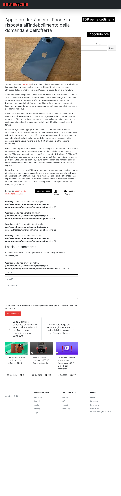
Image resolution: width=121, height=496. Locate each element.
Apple (72, 191)
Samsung (38, 397)
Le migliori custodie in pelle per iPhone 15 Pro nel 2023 (16, 360)
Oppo (36, 412)
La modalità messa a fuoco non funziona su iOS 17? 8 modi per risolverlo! (66, 363)
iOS (63, 401)
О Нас (93, 397)
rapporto (27, 84)
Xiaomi (37, 401)
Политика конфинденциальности (101, 410)
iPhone (67, 194)
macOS (65, 405)
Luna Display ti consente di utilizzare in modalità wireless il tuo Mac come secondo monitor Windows (25, 328)
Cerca (98, 44)
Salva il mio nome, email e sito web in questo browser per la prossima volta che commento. (41, 306)
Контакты (94, 405)
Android (65, 397)
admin (56, 194)
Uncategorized (43, 191)
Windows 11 (67, 409)
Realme (37, 409)
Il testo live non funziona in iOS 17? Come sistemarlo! (41, 360)
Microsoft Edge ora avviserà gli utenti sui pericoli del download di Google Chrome (58, 328)
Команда (94, 401)
